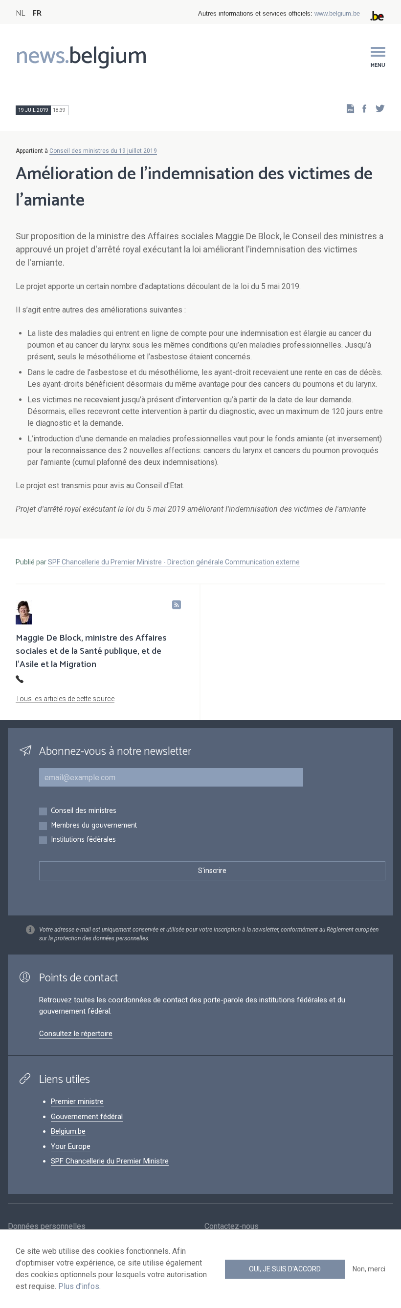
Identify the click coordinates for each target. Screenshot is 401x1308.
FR (37, 13)
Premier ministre (77, 1101)
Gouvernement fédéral (87, 1116)
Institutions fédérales (83, 840)
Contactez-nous (231, 1226)
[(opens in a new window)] (361, 108)
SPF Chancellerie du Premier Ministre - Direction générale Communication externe (174, 562)
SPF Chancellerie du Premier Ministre (110, 1161)
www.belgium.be (337, 13)
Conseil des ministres (83, 811)
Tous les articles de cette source (65, 699)
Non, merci (369, 1269)
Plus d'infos (78, 1286)
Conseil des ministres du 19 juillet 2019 (103, 150)
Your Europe (70, 1146)
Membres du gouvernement (94, 825)
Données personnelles (47, 1226)
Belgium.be (68, 1131)
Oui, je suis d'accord (285, 1269)
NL (20, 13)
